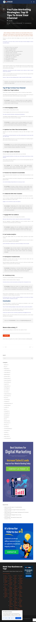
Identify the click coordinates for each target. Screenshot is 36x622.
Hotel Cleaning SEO (15, 602)
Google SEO (6, 384)
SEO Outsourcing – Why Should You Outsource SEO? (13, 517)
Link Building (6, 401)
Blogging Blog (6, 368)
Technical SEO (6, 430)
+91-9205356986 (11, 320)
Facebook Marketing (7, 380)
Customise (6, 618)
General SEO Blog (7, 382)
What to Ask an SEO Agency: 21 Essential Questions (13, 507)
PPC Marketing (6, 415)
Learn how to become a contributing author (25, 338)
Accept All (18, 618)
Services (5, 578)
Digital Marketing (6, 374)
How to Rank (6, 391)
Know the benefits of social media (8, 262)
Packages (6, 580)
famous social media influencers (16, 198)
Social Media (6, 426)
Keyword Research (7, 395)
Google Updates (6, 386)
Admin (9, 23)
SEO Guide (5, 424)
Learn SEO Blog (6, 399)
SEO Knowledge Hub (20, 600)
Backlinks (5, 364)
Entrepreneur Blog (7, 378)
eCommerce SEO (6, 376)
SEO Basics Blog (6, 420)
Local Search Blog (7, 405)
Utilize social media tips (7, 138)
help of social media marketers (11, 159)
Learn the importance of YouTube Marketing (11, 221)
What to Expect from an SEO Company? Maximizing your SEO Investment (16, 512)
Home (5, 575)
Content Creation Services (10, 595)
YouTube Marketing (18, 23)
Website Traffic (6, 436)
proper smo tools (5, 179)
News (5, 409)
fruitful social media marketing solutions (11, 94)
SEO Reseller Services (10, 599)
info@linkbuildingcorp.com (25, 320)
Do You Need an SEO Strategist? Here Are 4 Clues (12, 514)
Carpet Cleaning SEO (15, 595)
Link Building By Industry (7, 403)
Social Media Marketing (7, 428)
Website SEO (6, 434)
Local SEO (5, 407)
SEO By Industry (6, 422)
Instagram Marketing (7, 393)
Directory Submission (20, 588)
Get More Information (6, 573)
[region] (12, 615)
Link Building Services (10, 587)
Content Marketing (7, 370)
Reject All (12, 618)
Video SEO (5, 432)
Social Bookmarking (20, 592)
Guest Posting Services (10, 591)
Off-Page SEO (6, 411)
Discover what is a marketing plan (8, 293)
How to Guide (6, 389)
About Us (6, 577)
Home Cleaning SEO (15, 599)
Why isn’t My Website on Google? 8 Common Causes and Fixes (14, 509)
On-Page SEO (6, 413)
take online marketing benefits (16, 240)
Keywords (5, 397)
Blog (14, 23)
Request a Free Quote (5, 591)
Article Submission (20, 596)
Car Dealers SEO (15, 586)
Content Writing (6, 372)
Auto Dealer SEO (15, 582)
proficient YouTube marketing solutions (10, 116)
